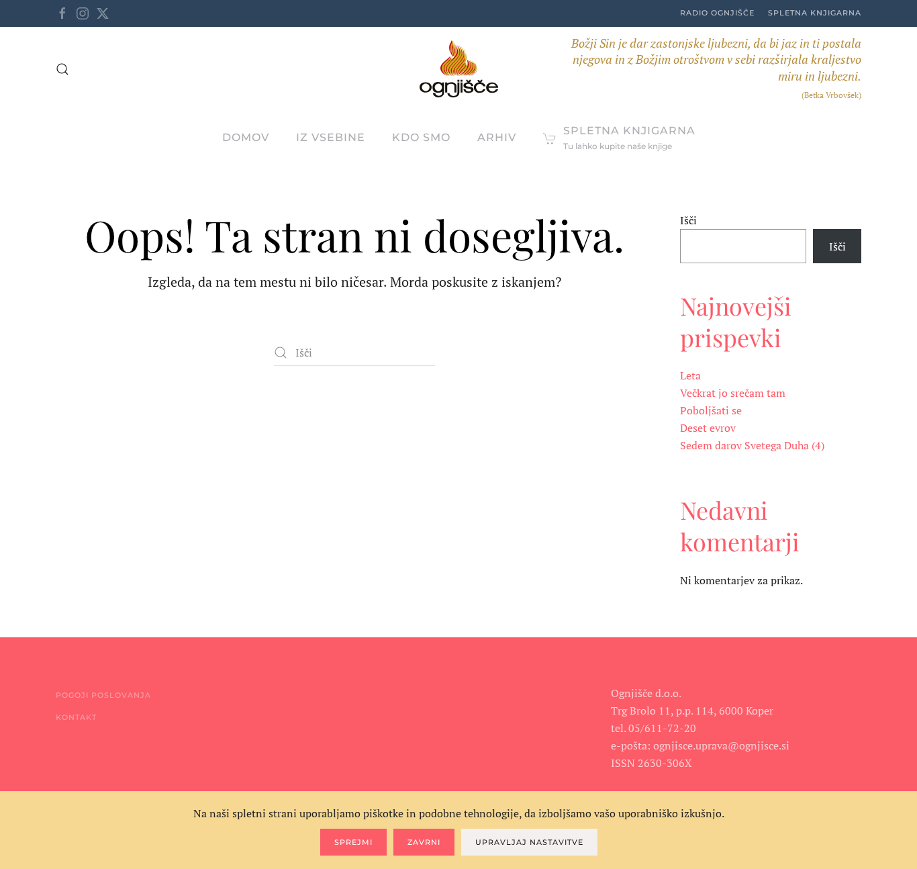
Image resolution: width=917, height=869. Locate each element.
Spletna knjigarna (814, 12)
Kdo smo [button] (421, 137)
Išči (688, 220)
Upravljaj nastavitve (529, 842)
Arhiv (496, 137)
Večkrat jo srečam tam (732, 392)
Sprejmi (353, 842)
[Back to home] (459, 68)
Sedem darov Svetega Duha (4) (752, 445)
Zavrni (423, 842)
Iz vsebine (330, 137)
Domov (245, 137)
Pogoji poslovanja (103, 695)
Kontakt (76, 717)
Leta (690, 375)
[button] (62, 69)
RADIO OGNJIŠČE (717, 12)
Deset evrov (708, 427)
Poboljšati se (711, 410)
